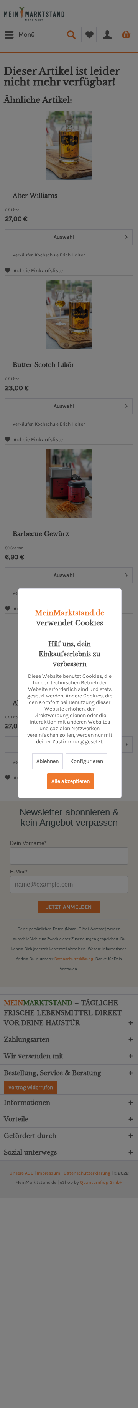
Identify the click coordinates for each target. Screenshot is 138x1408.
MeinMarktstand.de (69, 613)
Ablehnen (47, 761)
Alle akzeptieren (70, 781)
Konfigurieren (86, 761)
